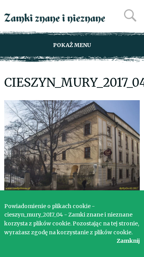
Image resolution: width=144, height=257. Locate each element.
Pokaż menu (72, 45)
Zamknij (128, 240)
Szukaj (130, 15)
